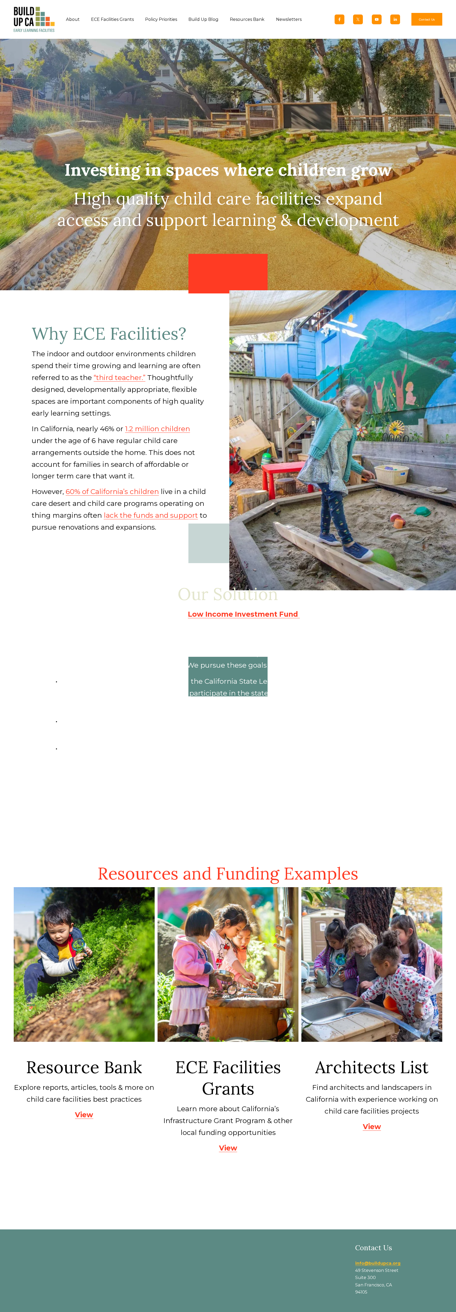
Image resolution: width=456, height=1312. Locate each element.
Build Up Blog (203, 19)
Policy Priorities (161, 19)
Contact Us (427, 19)
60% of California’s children (112, 491)
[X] (358, 19)
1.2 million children (157, 428)
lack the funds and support (151, 515)
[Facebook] (339, 19)
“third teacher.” (119, 377)
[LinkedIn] (395, 19)
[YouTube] (377, 19)
